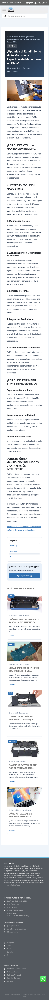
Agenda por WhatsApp (24, 576)
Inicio (9, 37)
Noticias (15, 37)
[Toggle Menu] (4, 9)
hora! (33, 530)
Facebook (13, 551)
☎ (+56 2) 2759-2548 (36, 2)
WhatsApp (13, 546)
